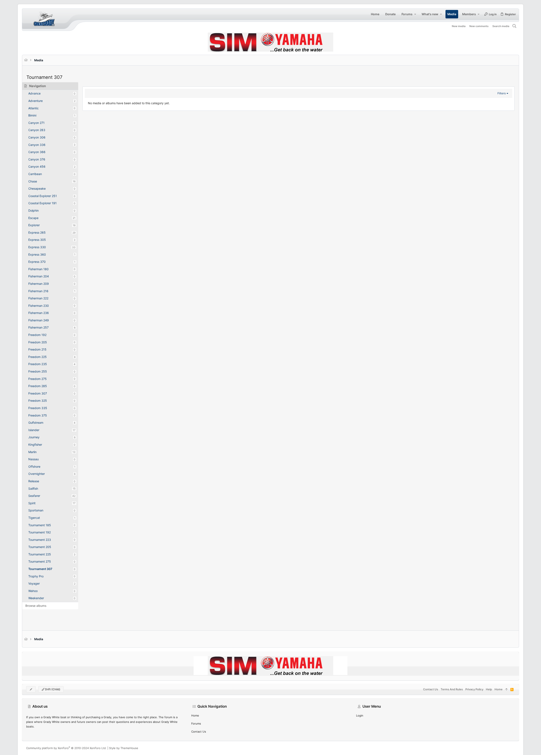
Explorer (34, 225)
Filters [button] (501, 93)
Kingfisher (35, 444)
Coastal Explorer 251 (42, 196)
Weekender (36, 598)
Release (33, 481)
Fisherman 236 (38, 313)
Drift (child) (52, 689)
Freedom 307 (37, 393)
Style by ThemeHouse (123, 748)
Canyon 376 (36, 159)
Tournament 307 (40, 569)
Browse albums (35, 605)
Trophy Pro (36, 576)
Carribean (35, 174)
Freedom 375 (37, 415)
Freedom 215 (37, 349)
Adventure (35, 101)
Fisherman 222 (38, 298)
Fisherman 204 (38, 276)
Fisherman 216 (38, 291)
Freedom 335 (37, 408)
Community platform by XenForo (66, 748)
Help (489, 689)
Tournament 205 (39, 547)
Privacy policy (474, 689)
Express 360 (37, 254)
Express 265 (37, 232)
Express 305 (37, 239)
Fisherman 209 (38, 283)
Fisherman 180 (38, 269)
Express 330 (37, 247)
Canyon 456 (36, 166)
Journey (34, 437)
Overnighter (36, 473)
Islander (33, 430)
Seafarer (34, 495)
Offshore (34, 466)
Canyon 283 (36, 130)
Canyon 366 (36, 152)
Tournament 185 (39, 525)
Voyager (34, 583)
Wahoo (33, 591)
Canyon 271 (36, 123)
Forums (196, 723)
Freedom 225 (37, 357)
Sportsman (35, 510)
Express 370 (37, 261)
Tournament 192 (39, 532)
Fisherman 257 (38, 327)
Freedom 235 (37, 364)
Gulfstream (35, 422)
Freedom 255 (37, 371)
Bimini (32, 115)
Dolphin (33, 210)
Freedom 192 (37, 335)
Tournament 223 (39, 539)
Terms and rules (452, 689)
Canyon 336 (36, 145)
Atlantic (33, 108)
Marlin (32, 452)
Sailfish (33, 488)
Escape (33, 218)
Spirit (32, 503)
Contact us (198, 731)
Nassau (33, 459)
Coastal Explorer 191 (42, 203)
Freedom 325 (37, 400)
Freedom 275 (37, 379)
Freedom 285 (37, 386)
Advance (34, 93)
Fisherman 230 (38, 305)
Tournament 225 (39, 554)
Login (359, 715)
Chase (32, 181)
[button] (415, 14)
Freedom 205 (37, 342)
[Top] (506, 689)
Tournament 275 (39, 561)
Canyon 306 (36, 137)
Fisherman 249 (38, 320)
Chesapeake (37, 188)
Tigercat (34, 517)
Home (195, 715)
